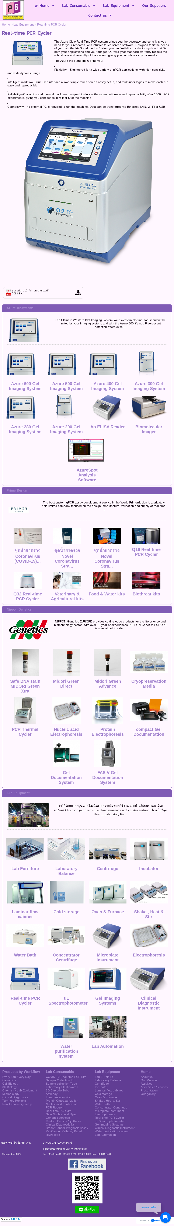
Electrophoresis (149, 955)
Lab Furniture (25, 868)
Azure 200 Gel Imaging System (66, 429)
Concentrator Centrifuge (66, 957)
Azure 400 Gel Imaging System (107, 386)
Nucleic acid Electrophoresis (66, 732)
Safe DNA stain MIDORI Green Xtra (25, 686)
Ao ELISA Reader (107, 426)
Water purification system (66, 1051)
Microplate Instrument (108, 957)
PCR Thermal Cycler (25, 732)
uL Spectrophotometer (68, 1000)
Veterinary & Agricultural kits (67, 596)
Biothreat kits (146, 594)
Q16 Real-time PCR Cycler (146, 552)
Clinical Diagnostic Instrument (149, 1003)
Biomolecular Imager (148, 429)
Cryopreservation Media (148, 683)
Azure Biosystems (20, 308)
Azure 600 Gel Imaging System (25, 386)
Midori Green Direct (66, 683)
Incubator (149, 868)
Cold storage (66, 911)
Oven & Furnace (107, 911)
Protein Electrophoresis (108, 732)
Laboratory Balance (66, 871)
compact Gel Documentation (148, 732)
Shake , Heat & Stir (149, 914)
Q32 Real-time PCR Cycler (27, 596)
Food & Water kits (107, 594)
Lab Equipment (23, 24)
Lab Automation (108, 1046)
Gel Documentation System (66, 777)
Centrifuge (107, 868)
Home (6, 24)
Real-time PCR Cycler (25, 1000)
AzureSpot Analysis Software (87, 475)
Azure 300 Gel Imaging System (148, 386)
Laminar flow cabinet (25, 914)
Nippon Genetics (19, 610)
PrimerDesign (17, 491)
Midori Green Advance (107, 683)
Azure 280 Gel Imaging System (25, 429)
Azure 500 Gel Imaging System (66, 386)
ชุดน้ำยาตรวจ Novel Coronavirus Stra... (67, 558)
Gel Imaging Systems (107, 1000)
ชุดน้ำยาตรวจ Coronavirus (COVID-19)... (27, 556)
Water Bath (25, 955)
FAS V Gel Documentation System (107, 777)
